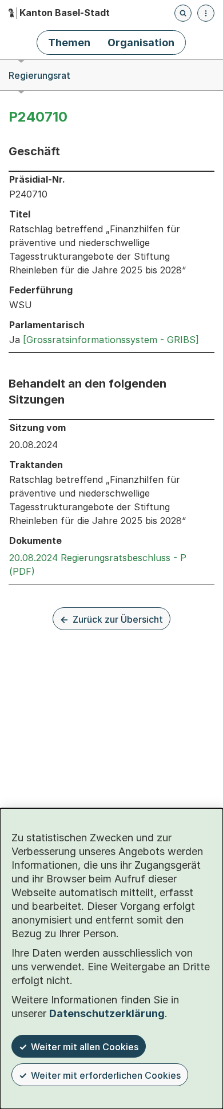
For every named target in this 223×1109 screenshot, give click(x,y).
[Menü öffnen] (205, 13)
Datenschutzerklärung (107, 1013)
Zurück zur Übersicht (118, 619)
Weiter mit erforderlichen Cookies (106, 1075)
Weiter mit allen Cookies (84, 1046)
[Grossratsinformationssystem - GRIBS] (111, 339)
